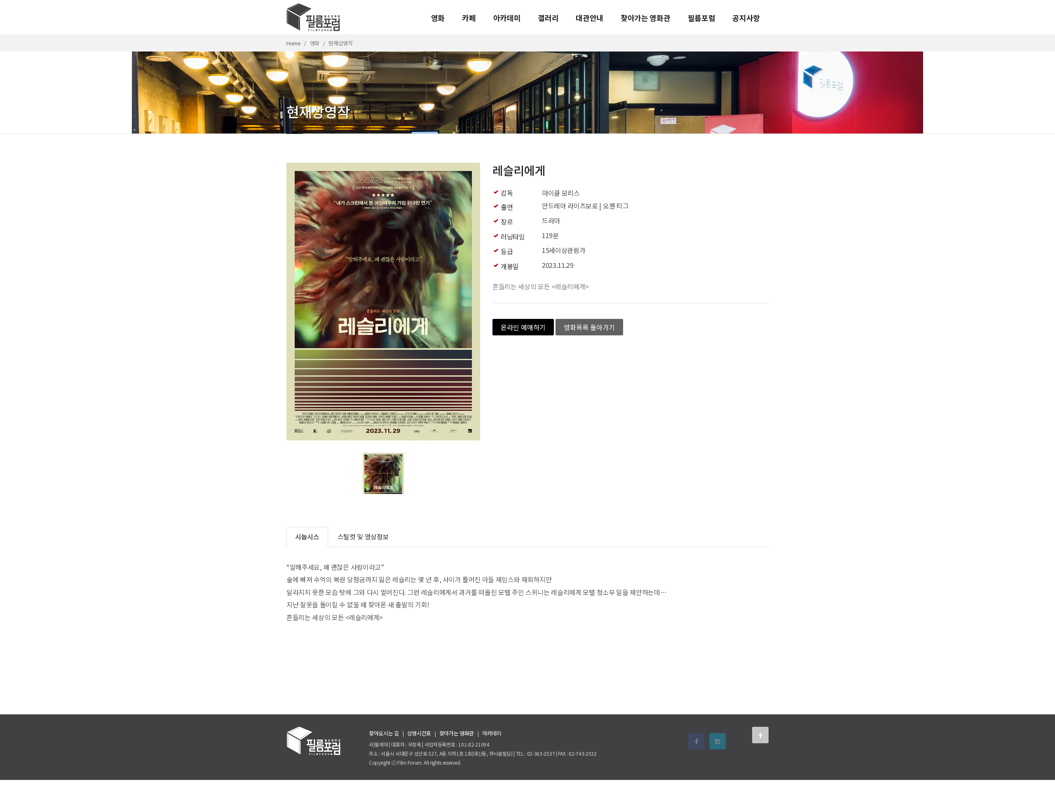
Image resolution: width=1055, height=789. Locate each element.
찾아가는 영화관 (645, 17)
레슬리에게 (518, 170)
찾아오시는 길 (384, 733)
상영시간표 (419, 733)
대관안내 (589, 17)
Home (293, 43)
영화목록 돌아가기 (589, 327)
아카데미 (507, 17)
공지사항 (746, 17)
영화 (438, 17)
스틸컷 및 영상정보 (363, 536)
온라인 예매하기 (523, 327)
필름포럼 (701, 17)
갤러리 (548, 17)
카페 (469, 17)
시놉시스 (307, 536)
